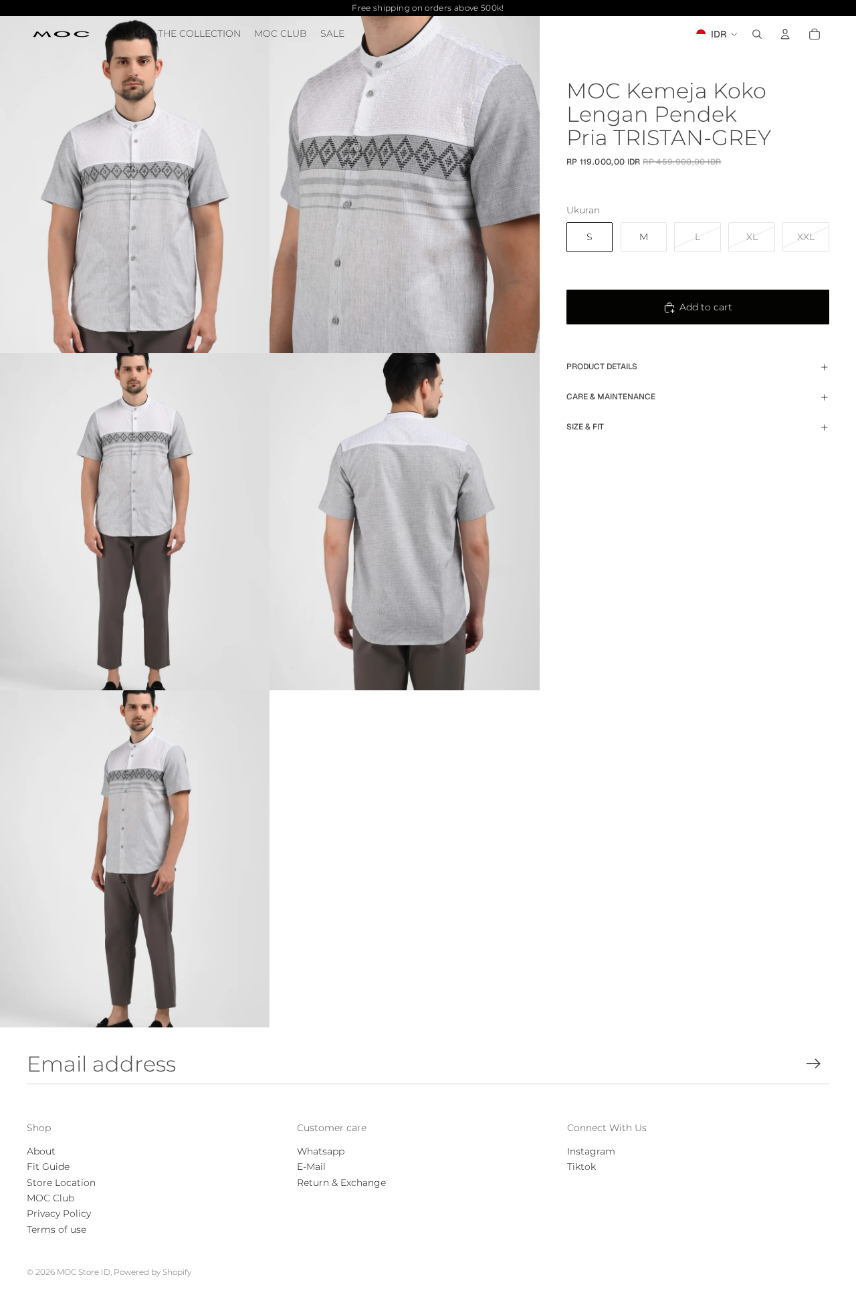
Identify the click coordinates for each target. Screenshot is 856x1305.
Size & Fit (585, 426)
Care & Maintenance (610, 396)
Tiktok (581, 1167)
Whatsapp (320, 1151)
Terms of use (56, 1229)
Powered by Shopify (152, 1272)
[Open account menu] (785, 34)
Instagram (591, 1151)
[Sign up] (813, 1064)
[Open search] (757, 34)
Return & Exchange (341, 1183)
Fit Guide (48, 1167)
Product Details (601, 366)
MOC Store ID (83, 1272)
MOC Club (50, 1198)
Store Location (61, 1183)
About (41, 1151)
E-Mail (311, 1167)
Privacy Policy (59, 1213)
